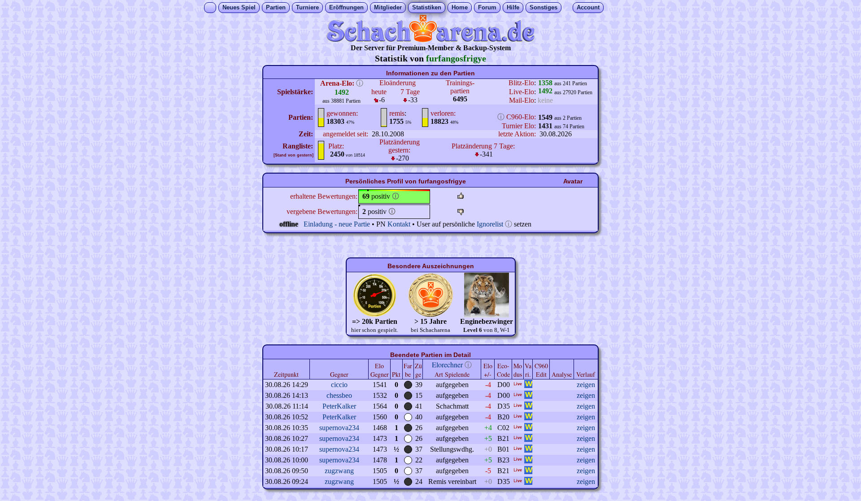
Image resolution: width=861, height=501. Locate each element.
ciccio (339, 384)
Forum (487, 7)
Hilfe (513, 7)
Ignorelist (490, 224)
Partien (276, 7)
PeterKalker (339, 406)
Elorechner (447, 364)
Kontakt (398, 224)
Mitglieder (388, 7)
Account (588, 7)
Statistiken (426, 7)
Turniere (307, 7)
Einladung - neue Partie (337, 224)
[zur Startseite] (430, 40)
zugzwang (339, 471)
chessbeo (339, 395)
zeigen (586, 384)
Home (460, 7)
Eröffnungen (346, 7)
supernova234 (339, 427)
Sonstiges (543, 7)
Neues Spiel (239, 7)
